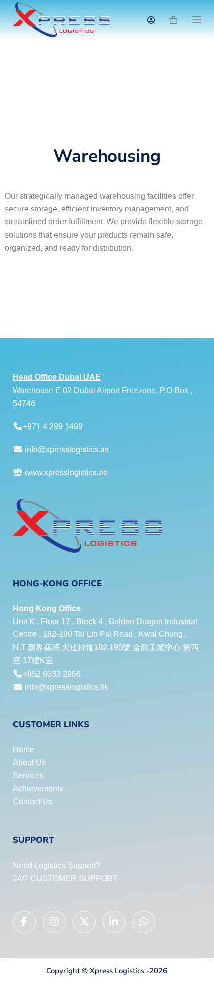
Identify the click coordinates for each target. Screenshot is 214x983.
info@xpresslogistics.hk (66, 687)
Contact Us (32, 801)
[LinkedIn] (114, 922)
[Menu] (196, 19)
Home (23, 749)
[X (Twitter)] (84, 922)
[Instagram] (54, 922)
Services (28, 776)
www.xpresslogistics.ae (65, 472)
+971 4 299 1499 (53, 426)
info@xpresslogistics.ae (67, 449)
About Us (29, 762)
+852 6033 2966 (52, 674)
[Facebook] (24, 922)
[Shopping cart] (173, 20)
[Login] (151, 20)
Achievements (38, 788)
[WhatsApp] (143, 922)
